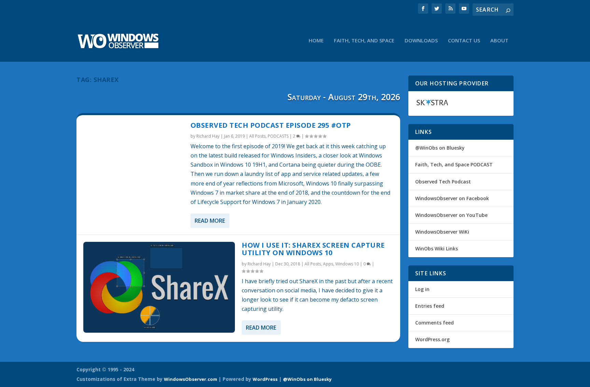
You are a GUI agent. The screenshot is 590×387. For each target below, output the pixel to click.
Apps (328, 264)
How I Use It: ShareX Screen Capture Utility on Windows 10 (313, 248)
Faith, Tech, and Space (364, 41)
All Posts (257, 136)
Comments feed (434, 322)
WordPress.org (432, 339)
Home (316, 41)
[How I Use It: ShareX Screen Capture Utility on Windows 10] (159, 287)
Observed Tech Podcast (443, 181)
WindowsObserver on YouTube (451, 215)
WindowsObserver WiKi (442, 232)
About (499, 41)
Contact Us (464, 41)
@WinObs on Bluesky (440, 147)
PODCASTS (278, 136)
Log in (422, 289)
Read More (210, 220)
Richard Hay (208, 136)
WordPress (265, 379)
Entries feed (429, 306)
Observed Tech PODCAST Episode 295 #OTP (271, 125)
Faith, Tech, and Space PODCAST (454, 164)
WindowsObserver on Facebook (452, 198)
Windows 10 (347, 264)
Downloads (421, 41)
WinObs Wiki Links (436, 248)
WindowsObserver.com (190, 379)
